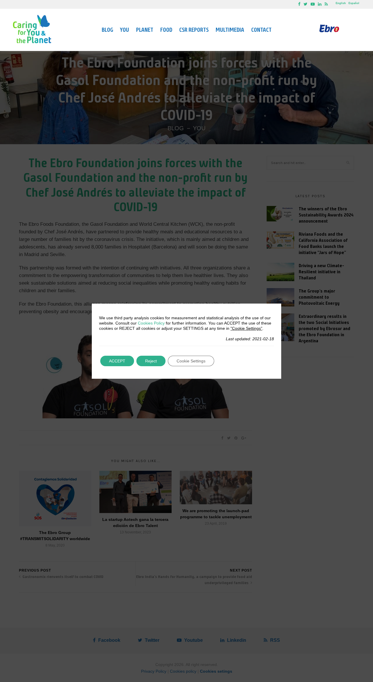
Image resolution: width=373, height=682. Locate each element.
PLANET (144, 30)
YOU (124, 30)
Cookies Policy (151, 323)
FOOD (166, 30)
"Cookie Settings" (246, 328)
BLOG (107, 30)
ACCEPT (117, 361)
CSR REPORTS (194, 30)
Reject (151, 361)
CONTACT (261, 30)
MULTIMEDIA (230, 30)
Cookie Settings (191, 361)
